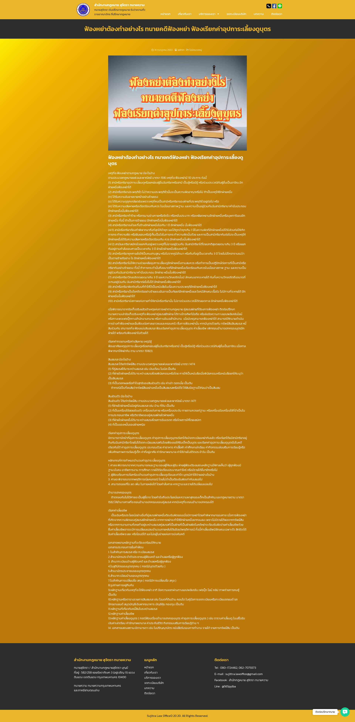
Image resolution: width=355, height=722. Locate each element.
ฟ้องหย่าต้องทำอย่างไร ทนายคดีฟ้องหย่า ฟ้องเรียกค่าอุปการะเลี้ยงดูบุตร (177, 28)
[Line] (280, 6)
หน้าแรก (165, 14)
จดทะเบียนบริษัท (236, 14)
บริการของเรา (207, 14)
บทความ (259, 14)
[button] (345, 712)
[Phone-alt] (268, 6)
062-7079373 (247, 667)
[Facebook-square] (274, 6)
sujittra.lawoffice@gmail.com (244, 674)
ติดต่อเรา (276, 14)
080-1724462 (228, 667)
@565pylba (229, 686)
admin (181, 50)
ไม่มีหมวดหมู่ (196, 50)
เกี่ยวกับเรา (184, 14)
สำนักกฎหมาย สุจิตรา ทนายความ (248, 680)
